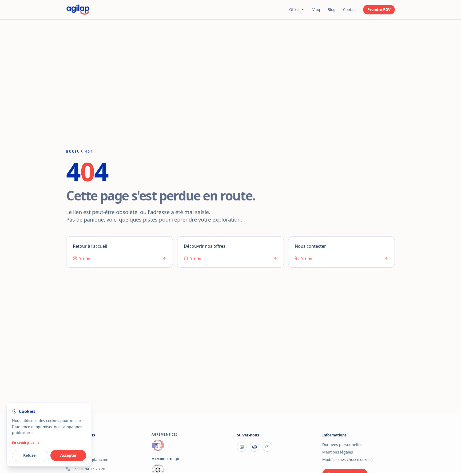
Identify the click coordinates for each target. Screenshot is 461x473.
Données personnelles (342, 444)
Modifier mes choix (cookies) (347, 459)
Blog (332, 9)
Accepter (68, 455)
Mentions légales (337, 452)
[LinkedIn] (242, 447)
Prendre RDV (379, 9)
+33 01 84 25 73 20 (88, 468)
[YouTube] (267, 447)
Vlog (316, 9)
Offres (294, 9)
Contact (350, 9)
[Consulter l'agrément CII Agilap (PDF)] (188, 445)
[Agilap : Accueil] (78, 9)
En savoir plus (23, 443)
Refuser (30, 455)
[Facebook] (254, 447)
